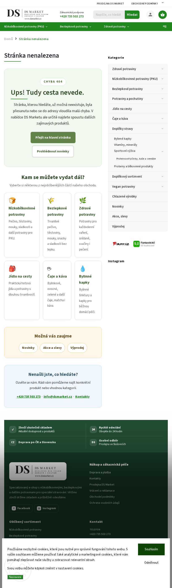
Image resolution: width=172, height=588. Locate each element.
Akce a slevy (52, 347)
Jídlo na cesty (122, 108)
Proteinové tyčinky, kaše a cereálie (136, 159)
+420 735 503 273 (28, 396)
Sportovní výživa (125, 151)
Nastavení (15, 577)
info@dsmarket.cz (58, 396)
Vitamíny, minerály (125, 145)
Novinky (118, 206)
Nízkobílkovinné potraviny (25, 530)
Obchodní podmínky (144, 3)
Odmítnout (151, 563)
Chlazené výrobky (124, 196)
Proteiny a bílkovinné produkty (133, 166)
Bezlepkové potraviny (127, 89)
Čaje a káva (120, 118)
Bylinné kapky (123, 139)
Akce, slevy (120, 216)
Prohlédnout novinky (53, 151)
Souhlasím (151, 549)
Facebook (21, 508)
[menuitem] (29, 26)
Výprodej (118, 226)
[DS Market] (37, 471)
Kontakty (82, 396)
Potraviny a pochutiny (127, 98)
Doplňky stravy (122, 128)
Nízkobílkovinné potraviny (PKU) (135, 79)
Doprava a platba (100, 472)
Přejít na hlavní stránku (53, 137)
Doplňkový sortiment (127, 176)
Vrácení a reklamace (102, 491)
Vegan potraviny (123, 186)
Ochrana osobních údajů (105, 503)
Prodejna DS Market (110, 3)
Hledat (132, 14)
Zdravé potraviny (124, 69)
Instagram (47, 508)
